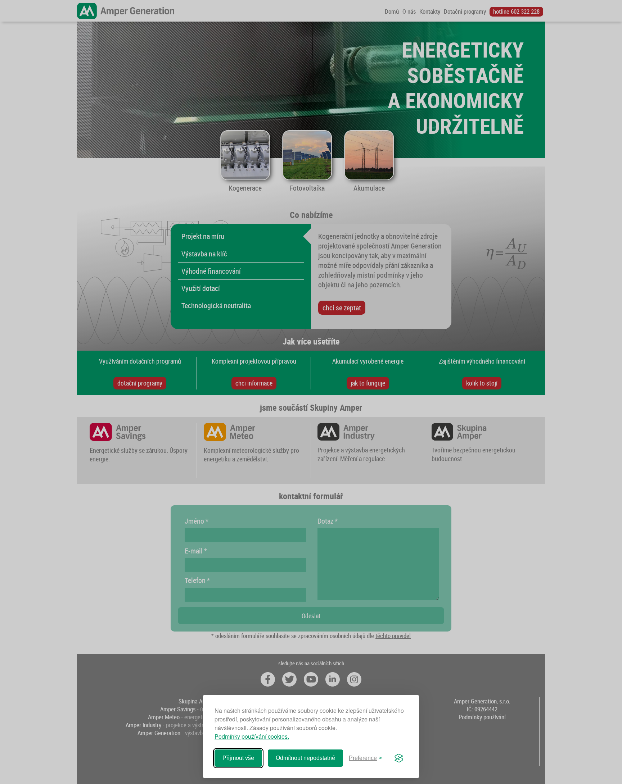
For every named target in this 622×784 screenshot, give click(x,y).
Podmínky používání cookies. (252, 736)
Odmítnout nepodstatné (305, 758)
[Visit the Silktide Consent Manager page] (398, 758)
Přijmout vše (238, 758)
